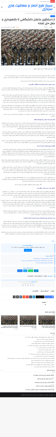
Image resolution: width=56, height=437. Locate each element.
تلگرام (36, 270)
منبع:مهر (53, 241)
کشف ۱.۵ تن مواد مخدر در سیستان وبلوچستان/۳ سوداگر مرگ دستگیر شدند (9, 326)
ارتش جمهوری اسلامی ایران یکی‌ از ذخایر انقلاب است (28, 326)
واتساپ (30, 270)
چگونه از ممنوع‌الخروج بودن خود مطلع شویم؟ (43, 258)
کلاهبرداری (35, 291)
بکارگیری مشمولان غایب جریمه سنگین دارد (45, 351)
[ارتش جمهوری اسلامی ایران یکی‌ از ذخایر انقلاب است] (28, 320)
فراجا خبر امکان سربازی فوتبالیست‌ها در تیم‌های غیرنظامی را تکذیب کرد (39, 337)
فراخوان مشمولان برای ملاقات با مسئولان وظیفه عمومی (42, 343)
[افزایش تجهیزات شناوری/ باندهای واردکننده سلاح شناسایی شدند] (46, 320)
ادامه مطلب (27, 250)
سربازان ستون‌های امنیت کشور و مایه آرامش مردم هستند (42, 362)
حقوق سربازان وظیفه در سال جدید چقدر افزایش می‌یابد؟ (42, 360)
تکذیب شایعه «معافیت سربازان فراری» (46, 349)
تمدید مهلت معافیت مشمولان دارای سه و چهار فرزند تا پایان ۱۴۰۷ (28, 247)
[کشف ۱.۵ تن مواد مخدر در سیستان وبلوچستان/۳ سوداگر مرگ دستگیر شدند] (9, 320)
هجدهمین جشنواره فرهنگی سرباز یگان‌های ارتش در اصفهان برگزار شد (40, 364)
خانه (53, 13)
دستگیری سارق (44, 291)
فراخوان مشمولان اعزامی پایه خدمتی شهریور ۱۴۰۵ (40, 1)
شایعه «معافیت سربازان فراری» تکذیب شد (45, 347)
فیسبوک (20, 270)
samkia (51, 27)
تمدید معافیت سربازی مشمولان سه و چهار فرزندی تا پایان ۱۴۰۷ (41, 354)
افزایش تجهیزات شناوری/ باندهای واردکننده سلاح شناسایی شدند (48, 326)
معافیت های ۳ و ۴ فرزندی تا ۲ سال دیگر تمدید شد (44, 356)
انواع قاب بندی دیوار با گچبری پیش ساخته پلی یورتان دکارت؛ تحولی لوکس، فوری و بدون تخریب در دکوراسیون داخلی (30, 358)
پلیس (52, 291)
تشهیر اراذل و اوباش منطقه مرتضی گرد (44, 262)
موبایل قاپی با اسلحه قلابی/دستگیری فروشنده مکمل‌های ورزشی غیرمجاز (37, 260)
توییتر (25, 270)
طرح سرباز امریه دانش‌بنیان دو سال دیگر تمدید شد (44, 366)
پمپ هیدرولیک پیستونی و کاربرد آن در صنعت (45, 339)
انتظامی (50, 13)
